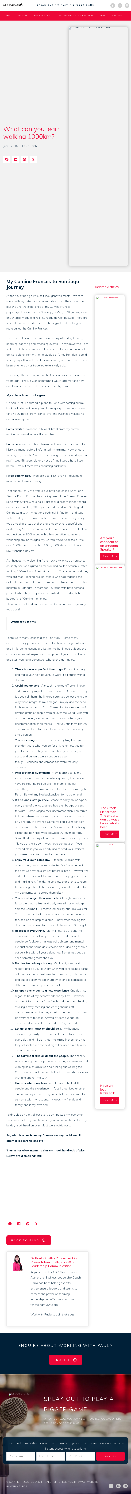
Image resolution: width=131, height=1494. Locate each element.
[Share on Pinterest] (24, 159)
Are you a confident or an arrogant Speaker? (109, 543)
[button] (110, 1456)
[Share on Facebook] (6, 159)
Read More (110, 556)
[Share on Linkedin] (15, 159)
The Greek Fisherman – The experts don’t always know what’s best (109, 817)
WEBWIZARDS (18, 1486)
